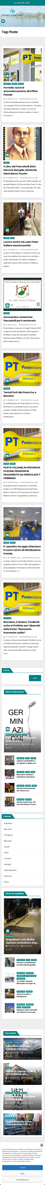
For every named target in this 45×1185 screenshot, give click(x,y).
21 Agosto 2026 (14, 744)
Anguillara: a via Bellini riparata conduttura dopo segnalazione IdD (22, 942)
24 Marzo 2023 (11, 325)
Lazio (12, 238)
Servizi (14, 83)
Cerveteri (7, 858)
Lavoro (6, 238)
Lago (27, 758)
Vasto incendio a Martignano (24, 995)
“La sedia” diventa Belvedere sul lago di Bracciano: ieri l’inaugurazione (26, 984)
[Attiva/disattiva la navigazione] (41, 21)
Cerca (6, 670)
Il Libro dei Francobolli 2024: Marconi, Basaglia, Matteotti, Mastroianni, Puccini (20, 170)
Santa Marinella (10, 870)
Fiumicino (8, 876)
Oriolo (6, 853)
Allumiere (9, 1042)
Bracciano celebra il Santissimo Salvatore (26, 776)
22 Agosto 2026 (14, 1078)
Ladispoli (7, 864)
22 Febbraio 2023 (12, 400)
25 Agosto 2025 (11, 99)
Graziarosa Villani (29, 99)
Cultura (17, 734)
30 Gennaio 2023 (12, 482)
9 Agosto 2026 (14, 946)
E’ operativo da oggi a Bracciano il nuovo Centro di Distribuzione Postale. (22, 550)
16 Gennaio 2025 (12, 178)
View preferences (22, 1180)
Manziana (8, 841)
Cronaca (7, 388)
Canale (7, 847)
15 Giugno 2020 (11, 637)
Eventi (34, 785)
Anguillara (8, 823)
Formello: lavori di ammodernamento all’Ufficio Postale (20, 91)
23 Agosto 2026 (14, 1053)
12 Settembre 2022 (13, 558)
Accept (22, 1168)
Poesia (34, 960)
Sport (13, 1118)
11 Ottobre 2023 (12, 249)
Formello (7, 83)
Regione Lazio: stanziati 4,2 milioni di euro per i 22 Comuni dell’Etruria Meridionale (27, 1013)
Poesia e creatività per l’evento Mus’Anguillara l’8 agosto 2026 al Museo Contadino (26, 966)
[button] (42, 1145)
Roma (6, 882)
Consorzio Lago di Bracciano (26, 975)
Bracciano (7, 618)
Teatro (24, 734)
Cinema (28, 785)
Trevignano (8, 835)
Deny (22, 1174)
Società (6, 162)
